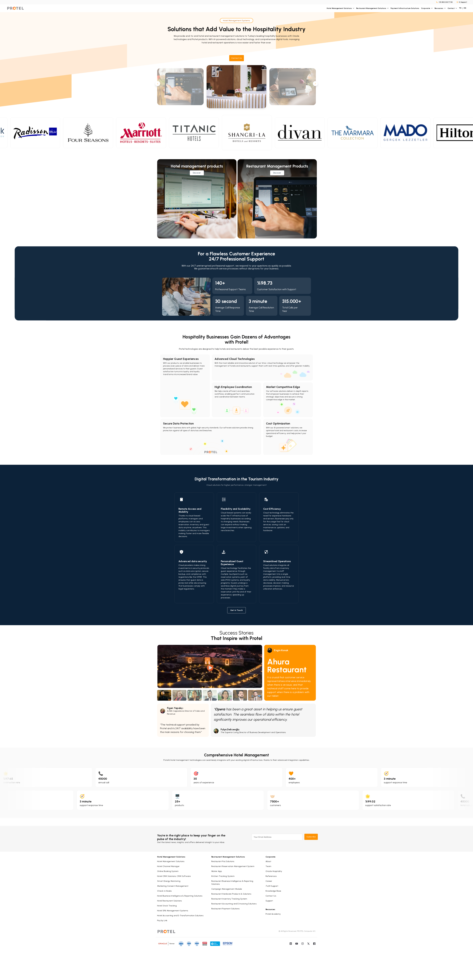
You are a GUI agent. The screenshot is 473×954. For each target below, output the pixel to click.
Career (269, 881)
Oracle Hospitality (274, 871)
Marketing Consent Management (172, 886)
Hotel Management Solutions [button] (339, 8)
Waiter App (216, 871)
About (268, 861)
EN (465, 8)
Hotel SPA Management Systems (172, 910)
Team (268, 866)
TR (460, 8)
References (271, 876)
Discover (197, 173)
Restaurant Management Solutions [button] (371, 8)
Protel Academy (273, 914)
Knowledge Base (273, 891)
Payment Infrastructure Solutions (405, 8)
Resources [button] (439, 8)
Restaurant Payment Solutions (225, 908)
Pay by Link (162, 920)
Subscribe (311, 837)
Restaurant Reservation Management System (232, 866)
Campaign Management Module (226, 889)
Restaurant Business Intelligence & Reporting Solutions (232, 882)
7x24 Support (272, 886)
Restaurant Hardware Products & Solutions (231, 894)
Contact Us (271, 896)
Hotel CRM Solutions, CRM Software (174, 876)
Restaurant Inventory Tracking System (229, 899)
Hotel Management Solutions (170, 861)
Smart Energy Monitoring (168, 881)
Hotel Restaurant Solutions (169, 901)
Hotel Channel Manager (168, 866)
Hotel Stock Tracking (167, 906)
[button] (236, 58)
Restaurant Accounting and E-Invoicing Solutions (233, 904)
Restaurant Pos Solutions (222, 861)
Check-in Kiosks (164, 891)
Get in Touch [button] (236, 610)
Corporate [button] (425, 8)
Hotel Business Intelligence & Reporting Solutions (179, 896)
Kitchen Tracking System (223, 876)
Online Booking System (167, 871)
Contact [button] (451, 8)
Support (269, 901)
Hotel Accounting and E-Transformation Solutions (180, 915)
